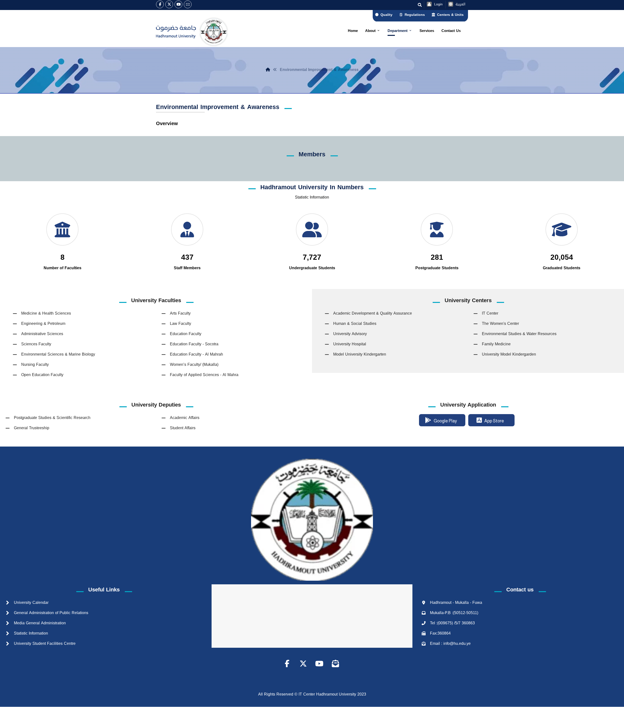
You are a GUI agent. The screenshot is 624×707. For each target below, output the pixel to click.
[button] (160, 4)
